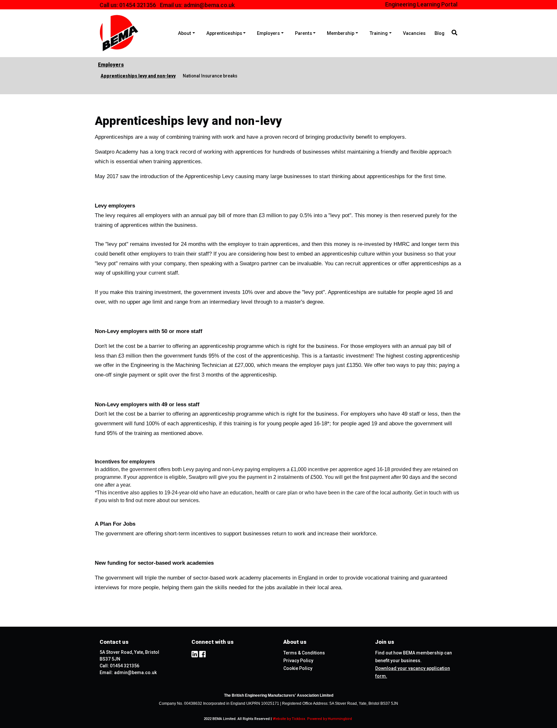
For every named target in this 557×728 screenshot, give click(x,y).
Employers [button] (268, 33)
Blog (440, 33)
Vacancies (414, 33)
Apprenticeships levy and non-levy (138, 75)
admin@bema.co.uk (209, 5)
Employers (111, 65)
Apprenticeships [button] (224, 33)
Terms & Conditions (304, 652)
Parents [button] (303, 33)
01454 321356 (137, 5)
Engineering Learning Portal (421, 4)
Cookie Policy (297, 668)
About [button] (184, 33)
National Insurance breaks (210, 75)
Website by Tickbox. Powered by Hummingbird (312, 719)
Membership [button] (340, 33)
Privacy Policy (298, 660)
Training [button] (378, 33)
